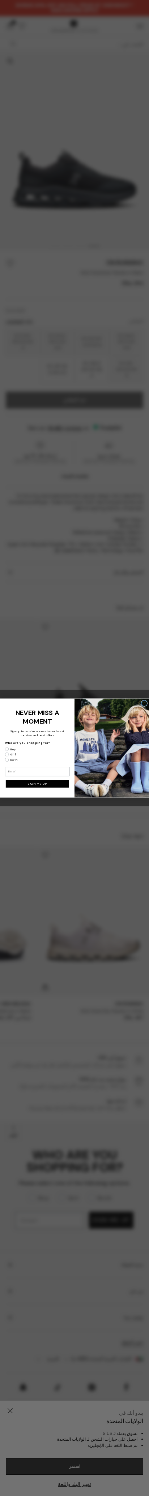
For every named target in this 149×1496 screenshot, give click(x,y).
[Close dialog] (144, 703)
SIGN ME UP (37, 784)
